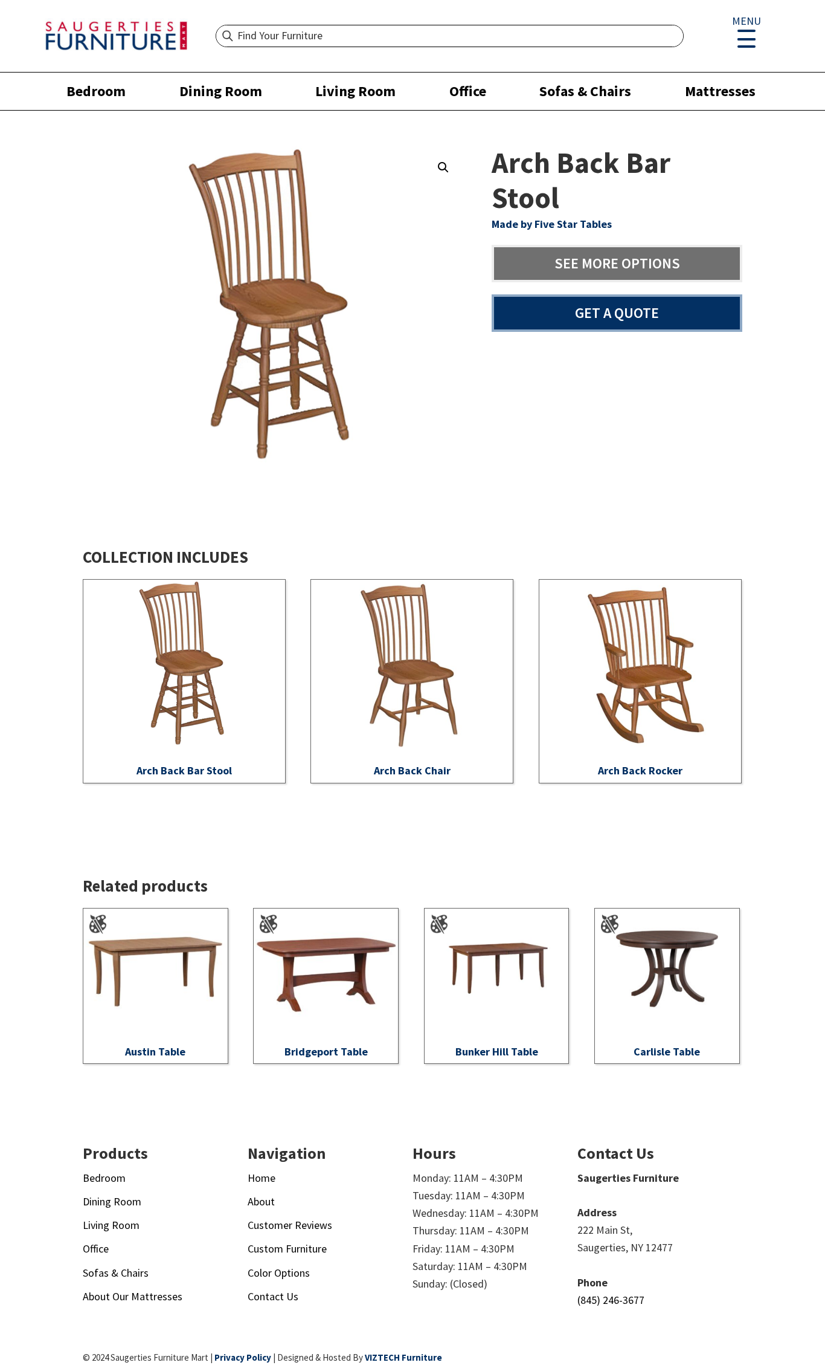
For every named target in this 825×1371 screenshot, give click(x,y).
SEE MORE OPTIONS (617, 263)
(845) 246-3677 (610, 1300)
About (261, 1201)
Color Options (279, 1273)
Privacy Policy (242, 1357)
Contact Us (273, 1296)
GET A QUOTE (617, 312)
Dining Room (220, 91)
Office (467, 91)
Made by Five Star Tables (552, 224)
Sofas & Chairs (585, 91)
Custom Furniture (287, 1249)
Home (261, 1178)
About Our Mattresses (132, 1296)
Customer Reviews (290, 1225)
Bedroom (96, 91)
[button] (443, 167)
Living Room (355, 91)
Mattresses (720, 91)
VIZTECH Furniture (403, 1357)
